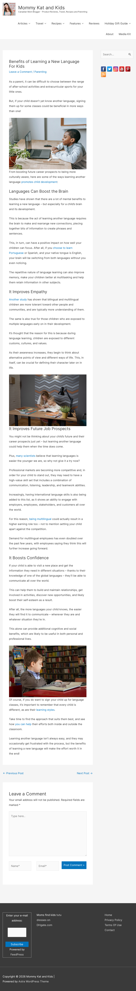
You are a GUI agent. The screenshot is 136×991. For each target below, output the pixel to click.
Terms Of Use (113, 925)
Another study (18, 299)
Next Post (85, 773)
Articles (22, 23)
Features (75, 23)
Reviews (94, 23)
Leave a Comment (20, 71)
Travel (39, 23)
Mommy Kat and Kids (41, 7)
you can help (23, 724)
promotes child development (39, 182)
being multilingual (40, 519)
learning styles (45, 709)
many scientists (25, 455)
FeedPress (17, 954)
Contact (110, 930)
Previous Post (13, 773)
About (109, 34)
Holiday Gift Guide (116, 23)
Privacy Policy (113, 920)
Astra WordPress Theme (33, 981)
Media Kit (125, 34)
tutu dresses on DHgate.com (49, 920)
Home (108, 915)
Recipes (56, 23)
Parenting (40, 71)
